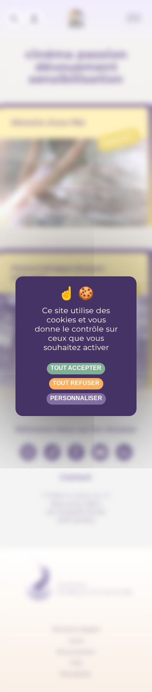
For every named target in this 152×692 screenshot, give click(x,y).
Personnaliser (76, 398)
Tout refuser (76, 383)
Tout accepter (76, 368)
